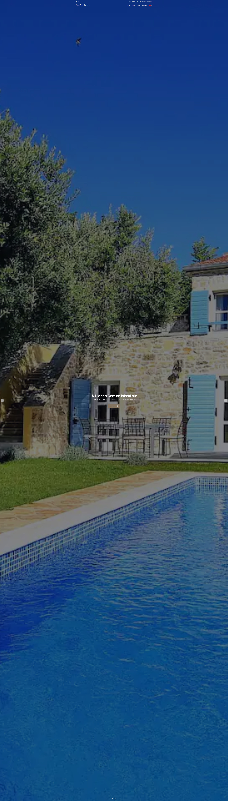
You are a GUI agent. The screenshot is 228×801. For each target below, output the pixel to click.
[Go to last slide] (2, 400)
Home (128, 5)
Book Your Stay (113, 406)
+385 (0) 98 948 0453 (133, 1)
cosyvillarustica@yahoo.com (146, 1)
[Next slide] (225, 400)
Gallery (133, 5)
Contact (138, 5)
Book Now (144, 5)
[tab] (112, 798)
